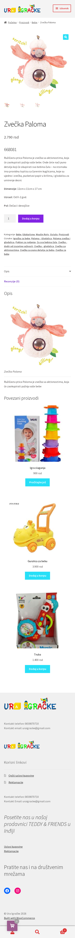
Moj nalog (12, 932)
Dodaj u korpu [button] (37, 575)
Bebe (34, 22)
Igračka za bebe (21, 238)
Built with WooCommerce (19, 918)
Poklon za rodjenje (26, 242)
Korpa (57, 929)
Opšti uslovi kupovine (21, 775)
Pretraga (37, 932)
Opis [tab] (6, 271)
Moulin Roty (42, 234)
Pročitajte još (37, 482)
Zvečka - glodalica (44, 246)
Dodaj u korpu (30, 218)
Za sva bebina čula (47, 242)
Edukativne (28, 234)
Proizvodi (24, 22)
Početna (12, 22)
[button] (66, 37)
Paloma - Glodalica (41, 238)
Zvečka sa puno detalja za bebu (37, 250)
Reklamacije (16, 782)
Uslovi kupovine (13, 846)
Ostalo (54, 234)
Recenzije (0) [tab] (11, 281)
